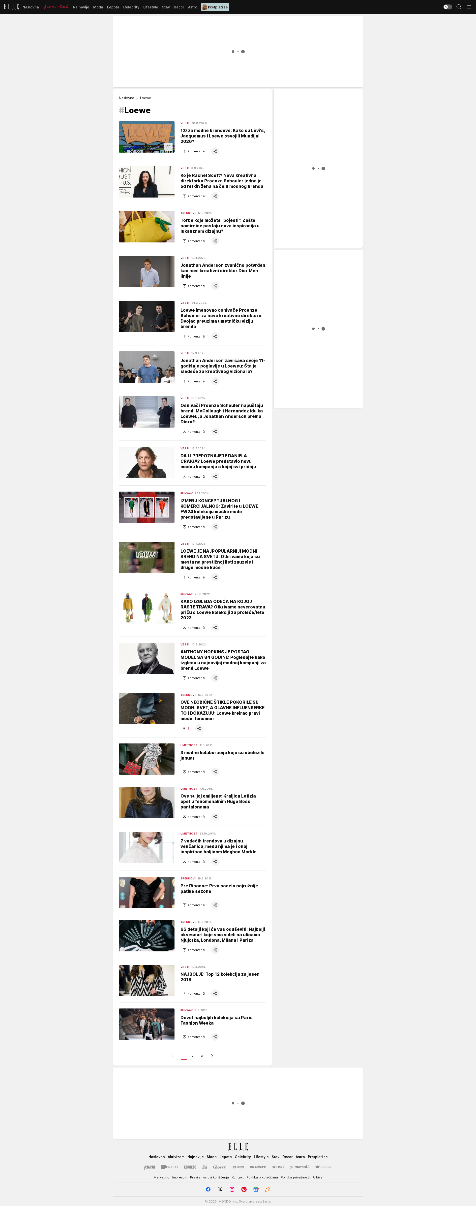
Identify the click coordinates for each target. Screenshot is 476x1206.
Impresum (179, 1177)
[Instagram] (232, 1189)
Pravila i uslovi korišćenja (209, 1177)
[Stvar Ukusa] (323, 1167)
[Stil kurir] (204, 1167)
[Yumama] (300, 1167)
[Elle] (11, 7)
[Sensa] (278, 1167)
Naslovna (126, 98)
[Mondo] (169, 1167)
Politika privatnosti (295, 1177)
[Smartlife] (258, 1167)
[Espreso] (190, 1167)
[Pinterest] (244, 1189)
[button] (193, 151)
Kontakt (238, 1177)
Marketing (161, 1177)
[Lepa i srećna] (238, 1167)
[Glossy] (219, 1167)
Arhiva (318, 1177)
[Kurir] (149, 1167)
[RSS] (268, 1189)
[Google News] (256, 1189)
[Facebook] (208, 1189)
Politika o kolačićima (262, 1177)
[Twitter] (220, 1189)
